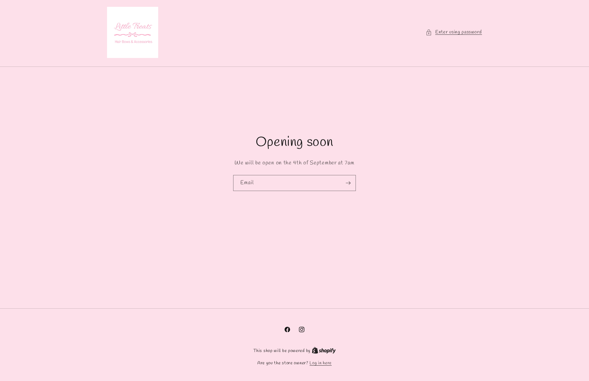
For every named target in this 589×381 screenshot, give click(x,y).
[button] (454, 32)
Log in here (320, 363)
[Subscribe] (348, 183)
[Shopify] (324, 351)
